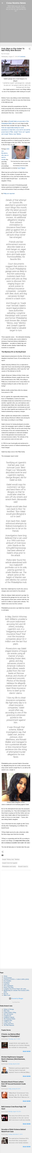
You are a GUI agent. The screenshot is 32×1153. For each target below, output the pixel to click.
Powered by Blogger (17, 998)
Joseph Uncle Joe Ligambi (9, 863)
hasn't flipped (21, 168)
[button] (29, 49)
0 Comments (21, 56)
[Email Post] (2, 856)
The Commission (8, 985)
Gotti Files (6, 984)
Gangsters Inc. (8, 1015)
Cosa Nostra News (16, 3)
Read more (27, 1051)
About (5, 976)
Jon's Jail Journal (8, 1014)
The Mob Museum (9, 1025)
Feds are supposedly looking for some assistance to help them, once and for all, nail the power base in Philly (15, 130)
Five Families (7, 981)
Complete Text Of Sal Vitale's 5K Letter (15, 989)
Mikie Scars (7, 995)
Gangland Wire (8, 1020)
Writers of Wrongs (9, 1009)
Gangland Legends (9, 1017)
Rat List (6, 993)
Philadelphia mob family (9, 866)
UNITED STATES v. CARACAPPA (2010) (16, 979)
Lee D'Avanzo (8, 977)
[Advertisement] (16, 29)
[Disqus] (16, 895)
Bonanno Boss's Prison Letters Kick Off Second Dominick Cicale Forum (13, 1084)
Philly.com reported (8, 193)
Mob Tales (7, 1011)
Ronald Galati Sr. (23, 866)
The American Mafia (9, 1019)
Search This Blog (8, 987)
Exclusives (7, 982)
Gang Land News (9, 1023)
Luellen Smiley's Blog (10, 1012)
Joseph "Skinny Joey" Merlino (10, 859)
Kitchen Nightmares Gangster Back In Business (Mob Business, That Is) (13, 1059)
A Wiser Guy (7, 1022)
